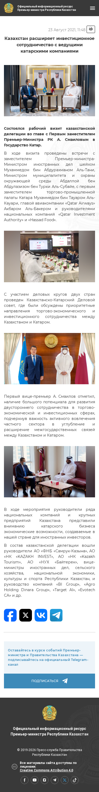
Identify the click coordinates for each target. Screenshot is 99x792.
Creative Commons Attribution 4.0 (46, 770)
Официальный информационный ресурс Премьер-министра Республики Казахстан (49, 731)
